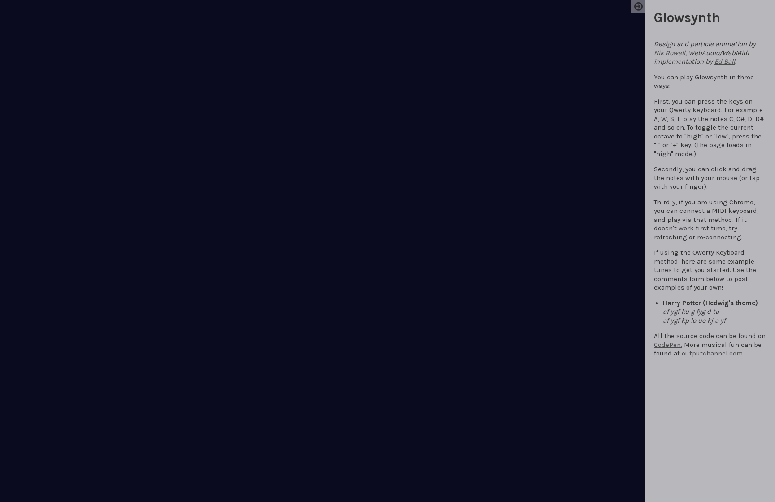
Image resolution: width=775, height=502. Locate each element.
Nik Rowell (669, 53)
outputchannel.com (712, 353)
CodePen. (668, 345)
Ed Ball (724, 61)
